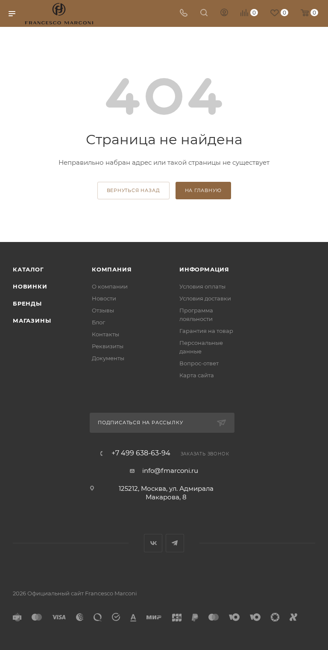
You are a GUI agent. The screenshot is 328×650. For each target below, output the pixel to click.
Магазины (32, 320)
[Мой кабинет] (224, 13)
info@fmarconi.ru (170, 470)
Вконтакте (153, 543)
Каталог (28, 269)
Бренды (27, 303)
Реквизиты (107, 346)
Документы (108, 358)
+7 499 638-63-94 (140, 453)
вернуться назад (133, 190)
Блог (98, 322)
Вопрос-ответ (199, 363)
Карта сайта (196, 375)
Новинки (30, 286)
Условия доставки (205, 298)
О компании (110, 286)
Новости (104, 298)
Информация (204, 269)
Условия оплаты (202, 286)
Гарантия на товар (206, 330)
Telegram (175, 543)
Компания (112, 269)
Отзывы (103, 310)
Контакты (105, 334)
